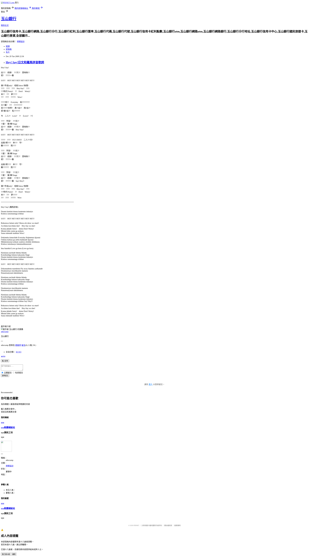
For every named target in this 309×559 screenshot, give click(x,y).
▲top (3, 356)
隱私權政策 (168, 525)
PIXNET (136, 525)
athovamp (4, 332)
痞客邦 (18, 345)
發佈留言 (5, 375)
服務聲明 (177, 525)
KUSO (18, 352)
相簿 (8, 46)
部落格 (9, 49)
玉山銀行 (8, 19)
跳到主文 (5, 25)
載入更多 (5, 361)
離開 (13, 554)
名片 (8, 52)
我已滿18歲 (6, 554)
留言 (23, 345)
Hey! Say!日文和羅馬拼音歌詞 (25, 62)
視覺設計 (21, 42)
